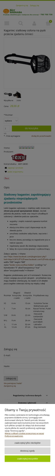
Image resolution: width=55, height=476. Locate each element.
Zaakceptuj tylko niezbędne (27, 443)
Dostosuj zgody (27, 450)
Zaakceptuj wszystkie (27, 458)
